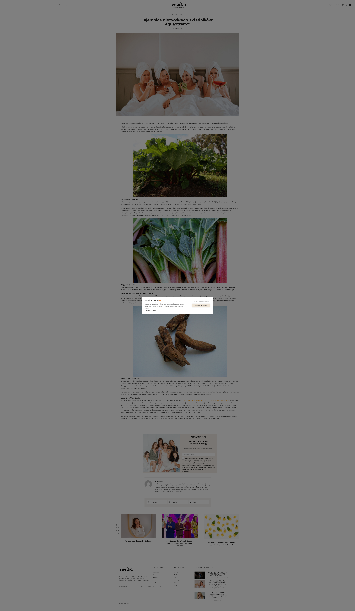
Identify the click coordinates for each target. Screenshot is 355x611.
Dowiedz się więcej (150, 310)
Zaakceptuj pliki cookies (201, 305)
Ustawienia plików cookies (201, 301)
